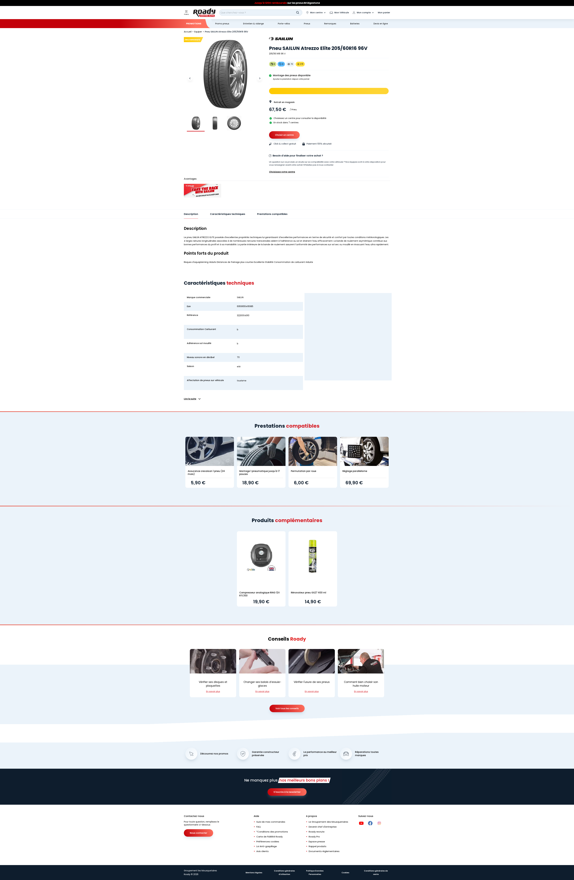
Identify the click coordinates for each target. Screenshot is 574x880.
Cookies (345, 872)
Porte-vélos (284, 23)
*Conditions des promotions (272, 831)
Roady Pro (314, 836)
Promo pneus (222, 23)
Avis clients (262, 851)
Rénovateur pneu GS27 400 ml (308, 592)
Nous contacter (198, 832)
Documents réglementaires (324, 851)
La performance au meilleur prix (320, 753)
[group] (196, 123)
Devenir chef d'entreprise (323, 826)
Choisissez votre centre (282, 171)
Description (191, 214)
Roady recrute (317, 831)
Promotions (193, 23)
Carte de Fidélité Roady (269, 836)
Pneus (307, 23)
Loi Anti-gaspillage (266, 846)
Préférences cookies (267, 841)
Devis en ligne (381, 23)
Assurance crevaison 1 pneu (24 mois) (206, 473)
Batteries (354, 23)
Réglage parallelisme (354, 471)
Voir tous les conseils (287, 708)
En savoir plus (213, 691)
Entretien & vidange (253, 23)
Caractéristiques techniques (227, 214)
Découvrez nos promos (214, 753)
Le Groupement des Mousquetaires (328, 821)
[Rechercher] (297, 12)
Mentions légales (254, 872)
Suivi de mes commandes (270, 821)
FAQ (258, 826)
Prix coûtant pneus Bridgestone (287, 3)
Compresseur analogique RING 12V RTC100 (259, 594)
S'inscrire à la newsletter (287, 791)
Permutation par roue (303, 471)
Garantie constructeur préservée (265, 753)
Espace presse (317, 841)
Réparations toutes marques (367, 753)
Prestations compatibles (272, 214)
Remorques (330, 23)
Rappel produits (317, 846)
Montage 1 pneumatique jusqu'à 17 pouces (259, 473)
